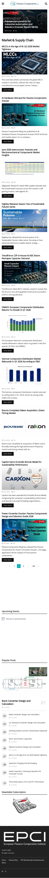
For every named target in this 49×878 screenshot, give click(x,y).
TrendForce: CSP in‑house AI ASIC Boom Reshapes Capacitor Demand (21, 257)
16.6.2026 (6, 337)
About (4, 863)
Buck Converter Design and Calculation (16, 702)
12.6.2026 (6, 440)
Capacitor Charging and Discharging (23, 763)
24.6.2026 (6, 234)
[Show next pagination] (39, 566)
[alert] (24, 618)
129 (33, 566)
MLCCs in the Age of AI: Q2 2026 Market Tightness (20, 48)
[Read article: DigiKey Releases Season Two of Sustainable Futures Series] (24, 220)
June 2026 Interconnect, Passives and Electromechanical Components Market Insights (21, 152)
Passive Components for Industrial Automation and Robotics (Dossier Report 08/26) (21, 24)
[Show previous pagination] (9, 566)
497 (14, 285)
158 (13, 543)
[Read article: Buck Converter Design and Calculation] (24, 681)
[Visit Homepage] (24, 3)
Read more (9, 89)
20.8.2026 (9, 31)
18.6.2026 (6, 285)
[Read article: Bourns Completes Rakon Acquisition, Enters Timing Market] (24, 427)
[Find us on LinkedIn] (2, 871)
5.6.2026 (6, 543)
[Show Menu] (3, 3)
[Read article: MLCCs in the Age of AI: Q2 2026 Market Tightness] (24, 63)
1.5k (14, 76)
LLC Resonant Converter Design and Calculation (27, 723)
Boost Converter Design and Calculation (24, 714)
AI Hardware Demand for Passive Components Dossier (24, 99)
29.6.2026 (6, 182)
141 (14, 337)
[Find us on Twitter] (6, 871)
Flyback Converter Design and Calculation (25, 747)
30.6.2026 (6, 76)
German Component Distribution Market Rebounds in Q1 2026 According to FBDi (21, 360)
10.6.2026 (6, 492)
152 (14, 440)
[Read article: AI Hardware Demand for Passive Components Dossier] (24, 114)
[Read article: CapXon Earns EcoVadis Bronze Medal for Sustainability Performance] (24, 478)
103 (15, 31)
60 (14, 492)
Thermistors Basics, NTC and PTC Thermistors (26, 782)
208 (14, 182)
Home (4, 860)
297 (14, 128)
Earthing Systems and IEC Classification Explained (28, 731)
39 (14, 234)
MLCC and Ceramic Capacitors (20, 739)
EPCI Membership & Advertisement (32, 860)
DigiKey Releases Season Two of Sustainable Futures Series (23, 205)
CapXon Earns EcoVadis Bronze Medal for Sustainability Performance (21, 463)
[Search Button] (46, 3)
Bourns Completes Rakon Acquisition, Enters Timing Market (23, 411)
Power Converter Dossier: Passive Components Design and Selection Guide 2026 (24, 515)
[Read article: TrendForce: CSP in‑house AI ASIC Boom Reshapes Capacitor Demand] (24, 272)
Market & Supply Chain (13, 18)
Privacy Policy (13, 860)
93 (14, 389)
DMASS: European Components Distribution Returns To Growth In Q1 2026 (23, 308)
